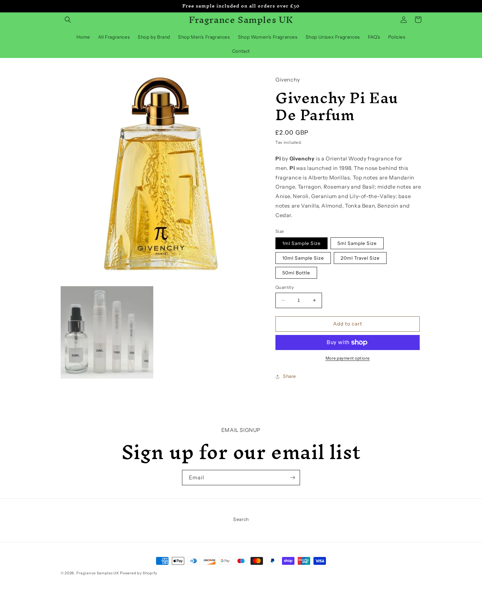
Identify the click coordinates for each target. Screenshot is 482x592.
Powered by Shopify (138, 573)
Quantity (284, 287)
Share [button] (289, 376)
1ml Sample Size (301, 243)
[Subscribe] (292, 477)
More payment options (348, 358)
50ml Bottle (296, 273)
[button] (68, 19)
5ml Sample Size (357, 243)
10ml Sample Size (303, 258)
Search (241, 519)
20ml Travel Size (360, 258)
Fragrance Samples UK (97, 573)
